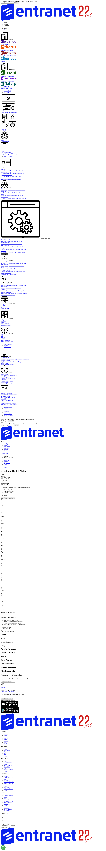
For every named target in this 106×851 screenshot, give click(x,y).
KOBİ (5, 761)
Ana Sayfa (6, 444)
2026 (2, 498)
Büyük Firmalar (7, 762)
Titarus (5, 735)
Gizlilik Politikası (8, 414)
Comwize (6, 741)
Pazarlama (6, 780)
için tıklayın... (7, 88)
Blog (5, 798)
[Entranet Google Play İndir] (10, 712)
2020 (6, 498)
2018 (13, 498)
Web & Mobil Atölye (9, 777)
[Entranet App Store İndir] (9, 706)
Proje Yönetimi (7, 787)
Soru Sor (3, 687)
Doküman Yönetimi (8, 789)
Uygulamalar (7, 446)
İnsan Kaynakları (8, 784)
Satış (5, 779)
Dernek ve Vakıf (8, 765)
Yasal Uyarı (6, 412)
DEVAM (16, 2)
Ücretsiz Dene (4, 453)
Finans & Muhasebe (9, 782)
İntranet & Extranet (8, 769)
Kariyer (5, 408)
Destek (5, 28)
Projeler (6, 345)
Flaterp (5, 742)
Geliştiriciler (7, 767)
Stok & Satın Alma (8, 783)
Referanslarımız (7, 347)
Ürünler (6, 22)
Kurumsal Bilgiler (8, 795)
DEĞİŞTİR (11, 421)
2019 (10, 498)
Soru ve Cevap (7, 799)
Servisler (6, 449)
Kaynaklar (6, 448)
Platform (6, 24)
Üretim (5, 786)
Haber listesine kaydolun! (7, 698)
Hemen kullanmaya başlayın (8, 691)
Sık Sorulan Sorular (8, 801)
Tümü (5, 743)
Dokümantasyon (8, 802)
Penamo (6, 736)
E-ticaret (6, 776)
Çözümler (6, 25)
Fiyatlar (5, 29)
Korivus (6, 738)
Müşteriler (6, 27)
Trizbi (5, 739)
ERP (5, 768)
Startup (5, 764)
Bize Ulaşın (6, 411)
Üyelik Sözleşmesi (8, 415)
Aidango (6, 734)
